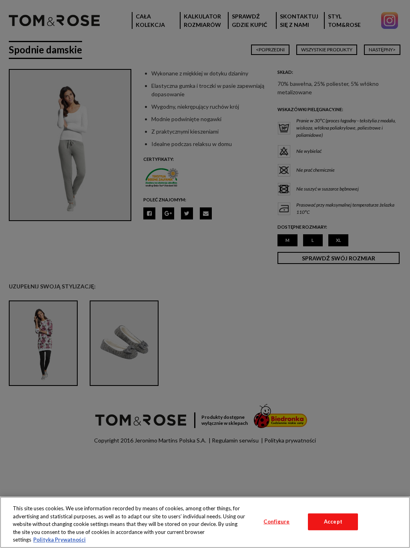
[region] (205, 522)
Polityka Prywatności (59, 539)
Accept (333, 521)
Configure (276, 521)
